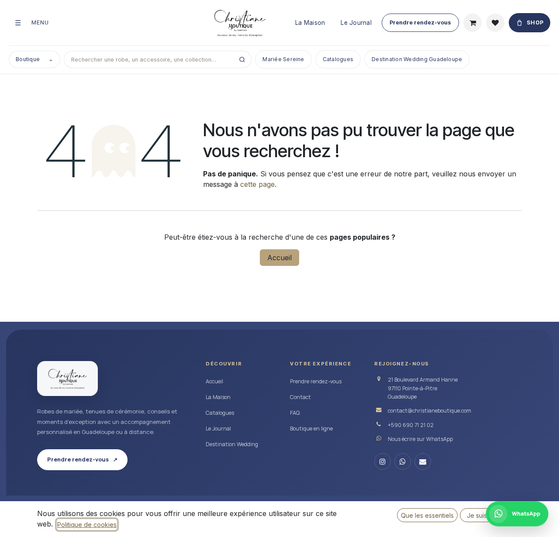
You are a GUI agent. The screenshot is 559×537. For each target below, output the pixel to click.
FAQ (295, 413)
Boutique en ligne (311, 428)
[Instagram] (382, 461)
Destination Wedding (232, 444)
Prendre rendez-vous (420, 22)
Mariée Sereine (283, 59)
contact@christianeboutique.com (429, 410)
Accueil (279, 257)
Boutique (34, 59)
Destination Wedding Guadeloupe (417, 59)
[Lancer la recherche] (242, 59)
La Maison (310, 22)
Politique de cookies (87, 524)
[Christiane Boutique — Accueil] (67, 378)
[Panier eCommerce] (472, 23)
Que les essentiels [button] (427, 515)
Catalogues (338, 59)
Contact (300, 397)
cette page (257, 184)
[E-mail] (422, 461)
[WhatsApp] (402, 461)
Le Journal (356, 22)
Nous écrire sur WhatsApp (420, 439)
